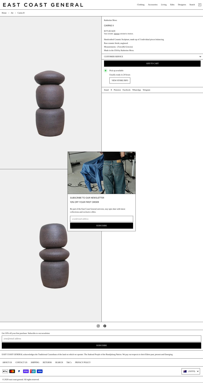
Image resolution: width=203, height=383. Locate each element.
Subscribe (101, 226)
